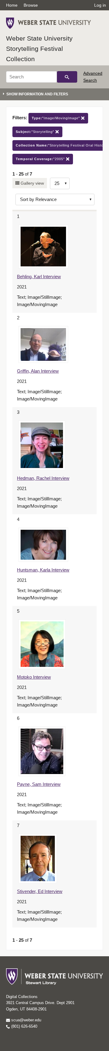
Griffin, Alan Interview (38, 371)
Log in (100, 5)
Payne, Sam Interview (39, 784)
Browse (31, 5)
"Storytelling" (35, 131)
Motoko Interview (34, 677)
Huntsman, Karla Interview (43, 569)
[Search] (67, 77)
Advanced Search (92, 76)
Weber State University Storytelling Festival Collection (39, 48)
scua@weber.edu (25, 1020)
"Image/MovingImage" (56, 118)
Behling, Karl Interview (39, 276)
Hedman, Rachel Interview (43, 478)
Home (12, 5)
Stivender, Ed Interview (39, 891)
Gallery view (31, 183)
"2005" (41, 159)
